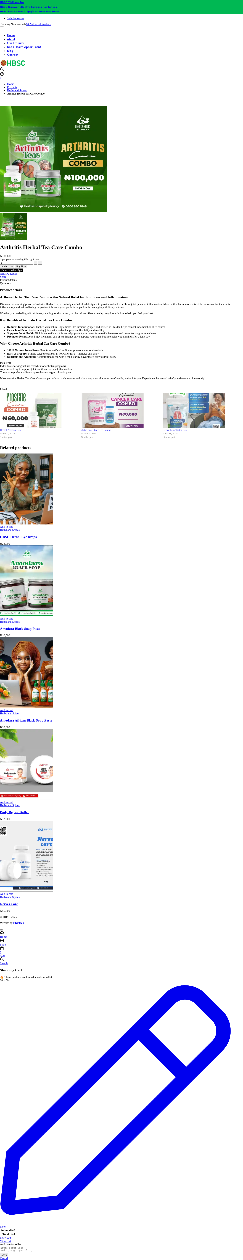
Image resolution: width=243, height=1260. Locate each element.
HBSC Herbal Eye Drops (18, 537)
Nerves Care (9, 904)
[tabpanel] (121, 365)
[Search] (121, 69)
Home (10, 83)
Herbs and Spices (17, 90)
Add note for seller (10, 1244)
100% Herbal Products (38, 24)
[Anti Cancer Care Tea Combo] (120, 410)
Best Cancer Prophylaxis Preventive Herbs (29, 11)
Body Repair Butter (14, 812)
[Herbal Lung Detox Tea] (202, 410)
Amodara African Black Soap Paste (26, 720)
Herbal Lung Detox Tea (175, 430)
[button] (11, 270)
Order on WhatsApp (11, 270)
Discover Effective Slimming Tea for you (28, 7)
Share (3, 276)
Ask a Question (8, 273)
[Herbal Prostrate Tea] (39, 410)
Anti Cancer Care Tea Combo (96, 430)
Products (12, 87)
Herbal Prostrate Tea (10, 430)
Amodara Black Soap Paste (20, 629)
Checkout (5, 1237)
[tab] (121, 280)
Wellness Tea (12, 2)
